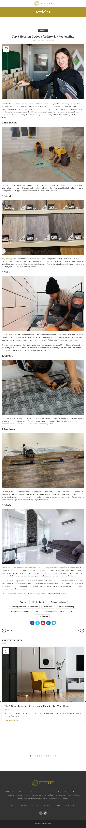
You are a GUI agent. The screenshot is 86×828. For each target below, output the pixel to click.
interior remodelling (66, 607)
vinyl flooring (43, 616)
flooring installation (40, 594)
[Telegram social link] (54, 623)
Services (23, 805)
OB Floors (48, 823)
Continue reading (11, 720)
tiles (37, 611)
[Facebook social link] (32, 623)
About (13, 805)
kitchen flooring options (20, 611)
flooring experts (38, 602)
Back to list (43, 630)
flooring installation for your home (25, 607)
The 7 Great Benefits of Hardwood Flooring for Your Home (37, 706)
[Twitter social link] (37, 623)
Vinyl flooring (7, 259)
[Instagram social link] (45, 813)
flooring (23, 602)
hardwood (48, 607)
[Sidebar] (3, 251)
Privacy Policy (70, 805)
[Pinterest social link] (43, 623)
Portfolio (35, 805)
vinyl (72, 611)
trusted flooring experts (55, 611)
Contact (63, 594)
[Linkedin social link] (48, 623)
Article (46, 805)
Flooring (43, 31)
